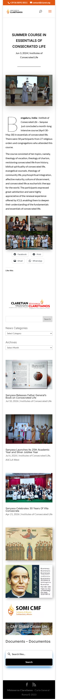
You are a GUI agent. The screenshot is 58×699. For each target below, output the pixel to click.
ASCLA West (12, 459)
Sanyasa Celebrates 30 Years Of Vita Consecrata (27, 509)
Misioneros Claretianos (20, 690)
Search (29, 662)
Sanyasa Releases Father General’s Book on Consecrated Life (26, 396)
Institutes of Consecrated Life (36, 400)
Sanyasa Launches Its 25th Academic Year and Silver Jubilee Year (27, 451)
